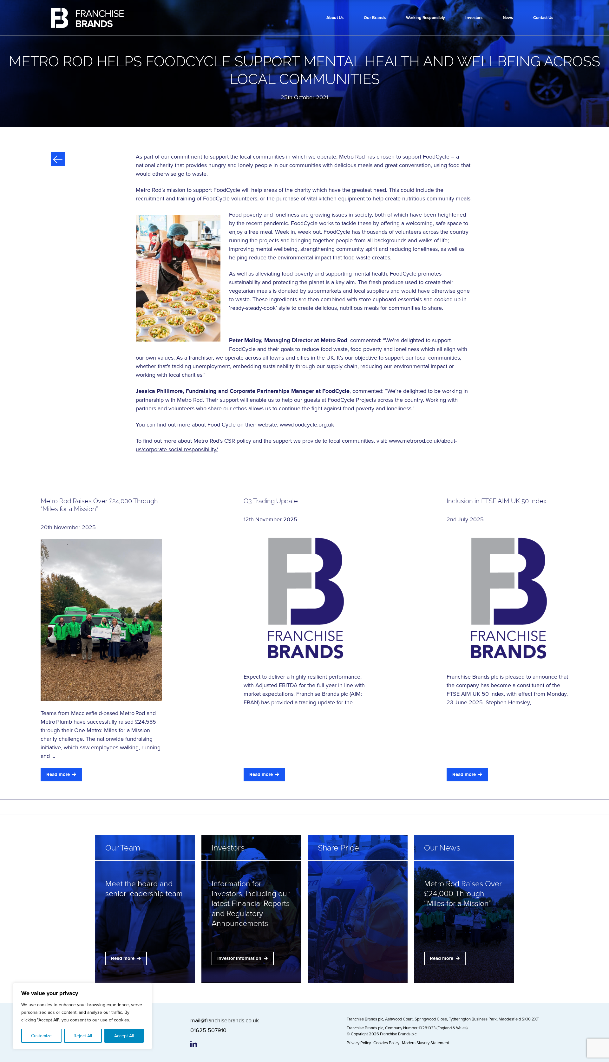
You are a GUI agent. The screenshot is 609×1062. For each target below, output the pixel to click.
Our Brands (375, 18)
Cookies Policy (386, 1043)
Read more (58, 774)
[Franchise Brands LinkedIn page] (193, 1044)
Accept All (124, 1036)
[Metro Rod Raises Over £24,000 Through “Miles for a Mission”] (101, 620)
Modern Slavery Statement (425, 1043)
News (508, 18)
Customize (41, 1036)
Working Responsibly (425, 18)
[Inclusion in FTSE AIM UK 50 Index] (507, 598)
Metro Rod (352, 156)
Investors (473, 18)
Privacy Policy (359, 1043)
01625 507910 (208, 1030)
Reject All (83, 1036)
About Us (335, 18)
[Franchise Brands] (87, 18)
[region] (82, 1016)
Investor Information (239, 958)
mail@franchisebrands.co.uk (224, 1020)
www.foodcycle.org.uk (307, 424)
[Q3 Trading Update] (304, 598)
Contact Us (543, 18)
